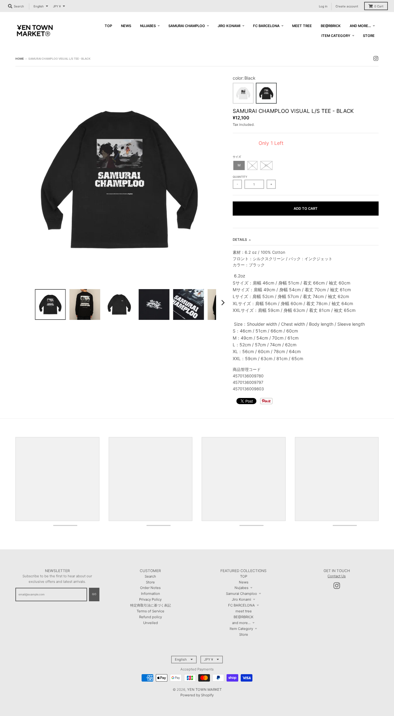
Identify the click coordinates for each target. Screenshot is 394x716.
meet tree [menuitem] (302, 26)
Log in (323, 6)
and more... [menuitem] (360, 26)
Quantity (240, 176)
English (39, 6)
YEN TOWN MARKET (204, 689)
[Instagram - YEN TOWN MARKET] (376, 58)
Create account (347, 6)
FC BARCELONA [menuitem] (266, 26)
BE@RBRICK (243, 617)
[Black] (266, 93)
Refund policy (150, 617)
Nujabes (241, 588)
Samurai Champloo (241, 593)
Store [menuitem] (369, 36)
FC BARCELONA (241, 605)
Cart (379, 6)
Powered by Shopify (197, 695)
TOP (243, 576)
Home (19, 58)
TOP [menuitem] (108, 26)
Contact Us (337, 576)
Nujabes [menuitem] (148, 26)
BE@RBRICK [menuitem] (331, 26)
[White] (243, 93)
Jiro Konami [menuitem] (229, 26)
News (243, 582)
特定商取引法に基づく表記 (150, 605)
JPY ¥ (57, 6)
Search (150, 576)
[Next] (223, 302)
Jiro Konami (241, 599)
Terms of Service (150, 611)
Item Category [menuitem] (335, 36)
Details (240, 239)
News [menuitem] (126, 26)
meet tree (243, 611)
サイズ (237, 156)
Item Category (241, 628)
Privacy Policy (150, 599)
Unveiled (150, 623)
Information (150, 593)
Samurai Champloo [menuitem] (186, 26)
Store (150, 582)
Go (94, 594)
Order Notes (150, 588)
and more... (241, 623)
